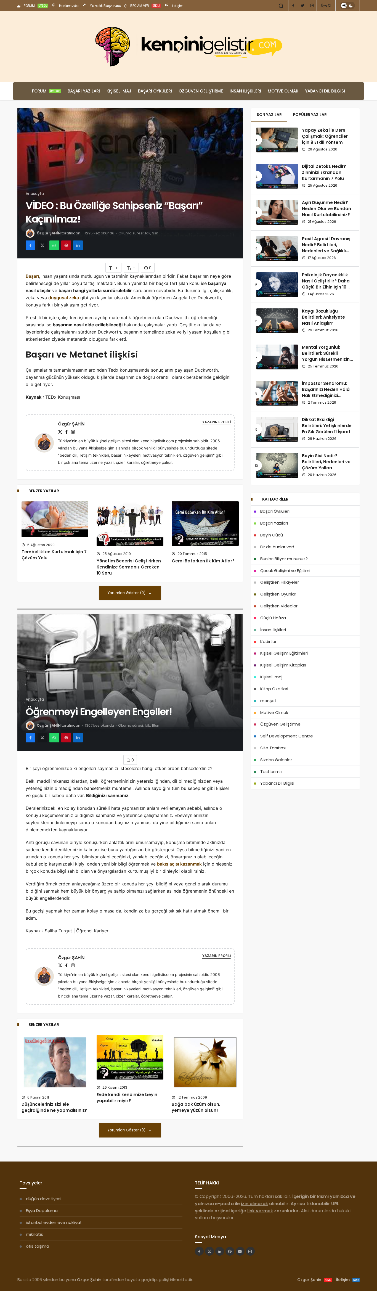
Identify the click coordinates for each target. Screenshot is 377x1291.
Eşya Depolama (42, 1210)
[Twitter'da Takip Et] (209, 1251)
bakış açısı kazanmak (179, 864)
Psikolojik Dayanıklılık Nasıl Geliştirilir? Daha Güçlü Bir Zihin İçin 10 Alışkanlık (326, 284)
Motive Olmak (283, 91)
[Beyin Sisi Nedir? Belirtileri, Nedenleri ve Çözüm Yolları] (277, 465)
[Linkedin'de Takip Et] (219, 1251)
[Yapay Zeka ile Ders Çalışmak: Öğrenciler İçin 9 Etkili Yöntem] (277, 140)
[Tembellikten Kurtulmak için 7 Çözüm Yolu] (55, 519)
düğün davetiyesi (43, 1199)
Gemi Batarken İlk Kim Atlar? (203, 561)
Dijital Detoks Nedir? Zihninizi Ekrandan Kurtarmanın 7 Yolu (324, 172)
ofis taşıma (37, 1246)
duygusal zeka (63, 297)
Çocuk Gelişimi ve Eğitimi (285, 570)
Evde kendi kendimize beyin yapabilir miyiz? (127, 1098)
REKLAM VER (144, 5)
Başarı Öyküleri (155, 91)
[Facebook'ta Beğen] (199, 1251)
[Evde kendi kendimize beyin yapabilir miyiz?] (130, 1057)
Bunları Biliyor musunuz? (284, 559)
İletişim (177, 5)
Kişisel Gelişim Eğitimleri (284, 653)
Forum (46, 91)
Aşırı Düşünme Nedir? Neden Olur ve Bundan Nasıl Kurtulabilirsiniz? (326, 209)
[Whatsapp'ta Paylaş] (54, 245)
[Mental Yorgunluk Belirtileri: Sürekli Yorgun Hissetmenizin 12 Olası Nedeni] (277, 357)
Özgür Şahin (89, 1279)
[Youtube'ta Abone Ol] (240, 1251)
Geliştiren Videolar (279, 606)
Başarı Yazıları (84, 91)
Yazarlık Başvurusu (105, 5)
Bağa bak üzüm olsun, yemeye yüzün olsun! (196, 1107)
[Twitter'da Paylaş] (42, 245)
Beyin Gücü (271, 535)
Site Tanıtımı (273, 748)
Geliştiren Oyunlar (278, 594)
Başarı (32, 276)
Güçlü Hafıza (273, 618)
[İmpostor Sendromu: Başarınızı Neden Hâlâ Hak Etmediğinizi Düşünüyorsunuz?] (277, 393)
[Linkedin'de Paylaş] (78, 245)
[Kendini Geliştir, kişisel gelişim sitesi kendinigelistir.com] (188, 46)
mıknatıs (34, 1234)
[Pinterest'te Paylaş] (66, 245)
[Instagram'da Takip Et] (250, 1251)
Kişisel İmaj (119, 91)
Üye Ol (326, 5)
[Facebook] (293, 5)
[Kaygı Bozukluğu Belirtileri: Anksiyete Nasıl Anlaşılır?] (277, 320)
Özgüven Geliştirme (201, 91)
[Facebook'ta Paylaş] (30, 245)
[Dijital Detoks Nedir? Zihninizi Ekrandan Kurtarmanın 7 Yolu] (277, 176)
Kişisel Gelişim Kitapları (283, 665)
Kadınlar (268, 641)
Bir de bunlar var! (277, 547)
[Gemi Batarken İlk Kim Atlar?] (205, 523)
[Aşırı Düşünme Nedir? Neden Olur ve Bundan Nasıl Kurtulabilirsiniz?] (277, 212)
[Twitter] (302, 5)
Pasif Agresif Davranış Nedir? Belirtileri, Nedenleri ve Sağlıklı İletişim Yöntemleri (326, 248)
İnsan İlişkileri (245, 91)
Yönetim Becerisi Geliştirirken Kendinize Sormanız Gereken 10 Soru (129, 567)
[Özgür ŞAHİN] (46, 442)
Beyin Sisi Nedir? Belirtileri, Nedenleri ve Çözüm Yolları (326, 462)
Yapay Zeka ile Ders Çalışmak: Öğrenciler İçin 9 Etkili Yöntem (325, 136)
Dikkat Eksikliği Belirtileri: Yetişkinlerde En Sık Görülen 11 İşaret (327, 426)
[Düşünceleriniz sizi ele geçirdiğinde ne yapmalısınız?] (55, 1062)
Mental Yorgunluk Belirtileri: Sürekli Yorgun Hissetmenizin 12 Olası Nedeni (326, 356)
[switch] (347, 5)
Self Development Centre (286, 736)
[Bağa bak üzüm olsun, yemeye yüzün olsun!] (205, 1062)
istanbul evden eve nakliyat (54, 1222)
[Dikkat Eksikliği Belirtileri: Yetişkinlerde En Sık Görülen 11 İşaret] (277, 429)
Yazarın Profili (216, 422)
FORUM (35, 5)
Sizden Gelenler (276, 760)
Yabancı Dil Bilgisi (325, 91)
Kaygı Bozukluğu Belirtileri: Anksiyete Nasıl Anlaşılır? (323, 317)
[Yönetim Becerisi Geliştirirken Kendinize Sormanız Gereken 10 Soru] (130, 523)
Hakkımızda (68, 5)
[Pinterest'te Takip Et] (229, 1251)
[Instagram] (312, 5)
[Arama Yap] (281, 6)
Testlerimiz (271, 771)
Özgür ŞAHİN (49, 233)
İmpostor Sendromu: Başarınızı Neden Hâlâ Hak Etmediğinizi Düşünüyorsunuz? (326, 392)
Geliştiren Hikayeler (279, 582)
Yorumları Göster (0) (127, 593)
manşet (268, 700)
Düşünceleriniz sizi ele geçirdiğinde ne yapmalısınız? (54, 1107)
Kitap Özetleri (274, 689)
